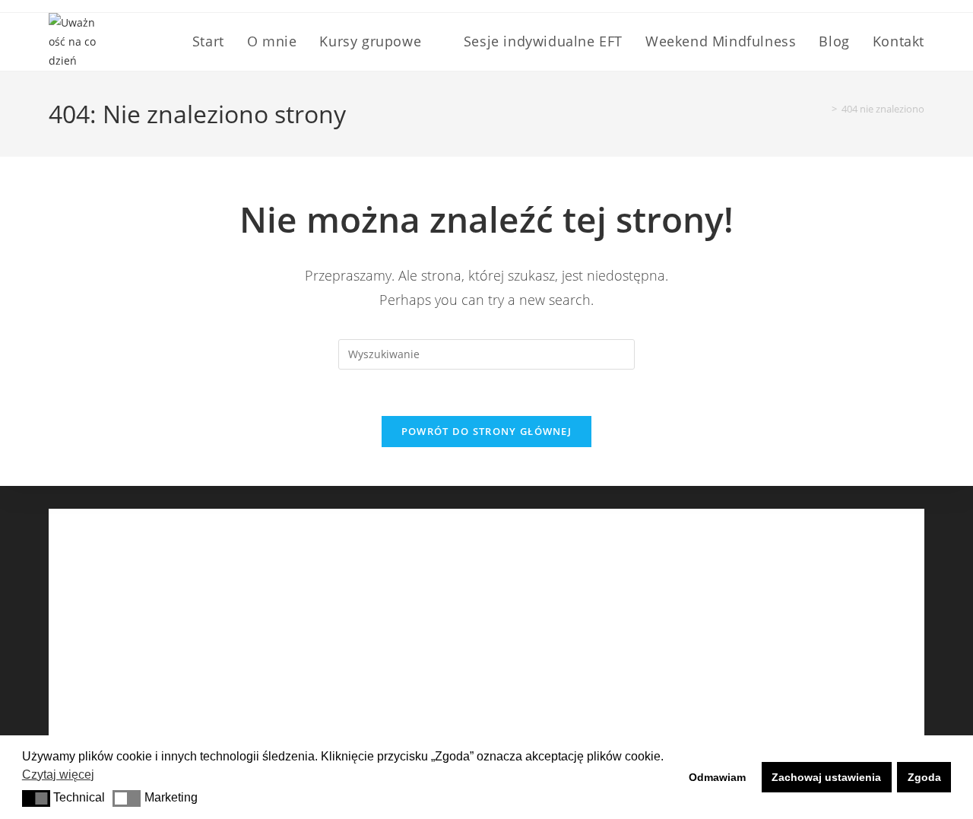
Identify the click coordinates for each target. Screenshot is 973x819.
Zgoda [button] (924, 777)
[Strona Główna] (823, 109)
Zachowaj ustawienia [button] (826, 777)
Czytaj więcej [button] (58, 774)
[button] (36, 798)
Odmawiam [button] (717, 777)
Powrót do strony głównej (486, 431)
